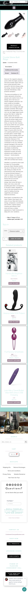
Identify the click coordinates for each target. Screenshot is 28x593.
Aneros (14, 317)
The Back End (9, 51)
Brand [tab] (7, 73)
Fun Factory (14, 355)
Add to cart (16, 238)
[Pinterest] (7, 485)
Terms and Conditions (14, 471)
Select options (14, 360)
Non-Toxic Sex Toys (14, 477)
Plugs (14, 51)
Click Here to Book (14, 518)
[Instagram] (10, 485)
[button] (14, 7)
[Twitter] (15, 485)
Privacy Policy (7, 474)
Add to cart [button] (14, 283)
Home (4, 51)
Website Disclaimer (19, 474)
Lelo (14, 398)
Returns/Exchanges (19, 467)
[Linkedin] (21, 485)
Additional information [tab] (11, 70)
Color (5, 230)
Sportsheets (14, 278)
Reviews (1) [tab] (14, 73)
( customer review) (12, 62)
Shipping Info (7, 467)
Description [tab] (8, 66)
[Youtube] (18, 485)
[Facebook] (13, 485)
